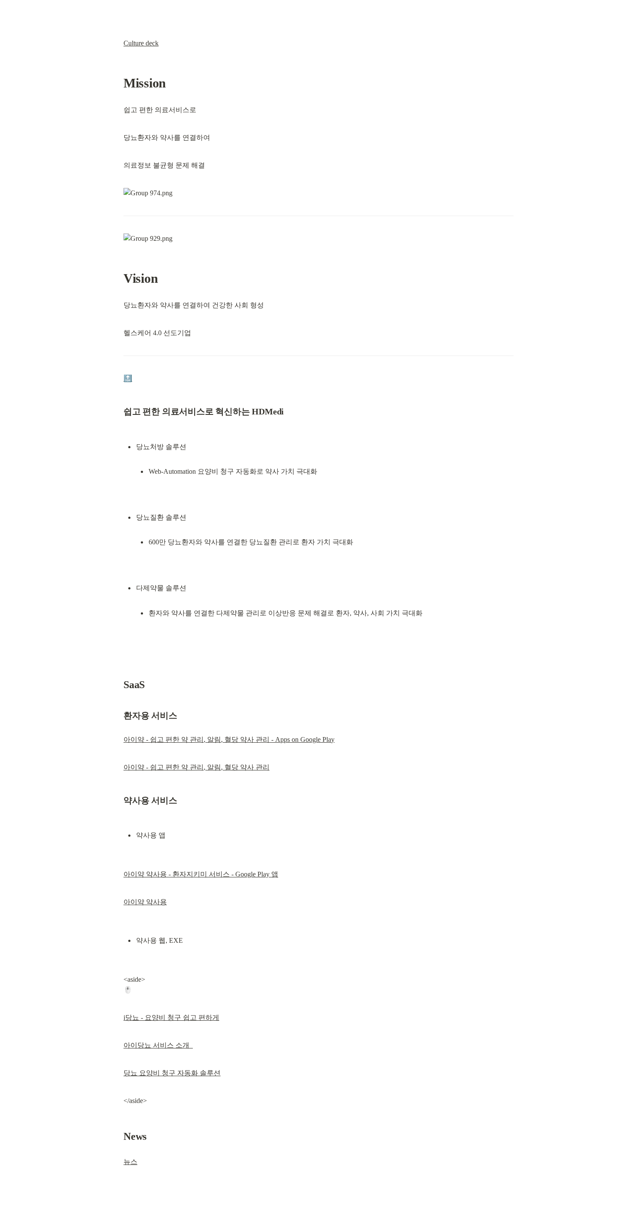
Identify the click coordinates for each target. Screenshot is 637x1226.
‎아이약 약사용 (145, 902)
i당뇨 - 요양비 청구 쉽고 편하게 (171, 1017)
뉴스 (130, 1161)
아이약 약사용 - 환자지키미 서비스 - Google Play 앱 (201, 874)
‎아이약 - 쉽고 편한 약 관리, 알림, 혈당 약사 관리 (197, 767)
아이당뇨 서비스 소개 (158, 1045)
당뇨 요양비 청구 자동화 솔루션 (172, 1073)
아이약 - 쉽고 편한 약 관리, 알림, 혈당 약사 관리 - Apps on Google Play (229, 739)
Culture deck (141, 43)
